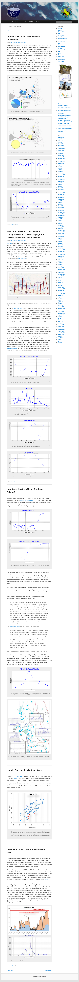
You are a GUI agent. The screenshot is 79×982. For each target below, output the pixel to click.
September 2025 (61, 152)
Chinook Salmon (14, 763)
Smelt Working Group (14, 626)
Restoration (60, 48)
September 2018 (61, 274)
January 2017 (61, 307)
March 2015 (60, 342)
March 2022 (60, 205)
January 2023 (61, 191)
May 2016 (60, 320)
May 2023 (60, 184)
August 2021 (61, 217)
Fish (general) (61, 35)
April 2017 (60, 302)
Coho (59, 33)
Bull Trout (60, 30)
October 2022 (61, 196)
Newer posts (48, 30)
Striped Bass (61, 56)
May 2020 (60, 241)
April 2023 (60, 186)
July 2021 (60, 218)
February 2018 (61, 285)
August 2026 (61, 137)
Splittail (59, 53)
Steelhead (60, 54)
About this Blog (15, 21)
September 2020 (61, 235)
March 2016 (60, 323)
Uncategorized (61, 59)
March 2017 (60, 303)
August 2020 (61, 236)
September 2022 (61, 197)
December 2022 (61, 192)
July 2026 (60, 139)
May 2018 (60, 280)
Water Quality (17, 482)
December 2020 (61, 230)
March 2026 (60, 143)
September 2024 (61, 161)
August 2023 (61, 181)
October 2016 (61, 311)
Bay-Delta (13, 224)
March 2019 (60, 264)
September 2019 (61, 254)
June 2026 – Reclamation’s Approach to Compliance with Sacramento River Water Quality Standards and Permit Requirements (65, 123)
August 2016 (61, 315)
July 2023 (60, 183)
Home (8, 21)
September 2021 (61, 215)
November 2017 (61, 290)
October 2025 (61, 150)
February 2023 (61, 189)
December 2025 (61, 147)
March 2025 (60, 153)
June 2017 (60, 298)
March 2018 (60, 284)
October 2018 (61, 272)
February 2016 (61, 324)
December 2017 (61, 289)
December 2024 (61, 156)
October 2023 (61, 178)
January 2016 (61, 326)
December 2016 (61, 308)
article (46, 879)
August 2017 (61, 295)
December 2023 (61, 174)
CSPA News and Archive (34, 21)
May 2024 (60, 168)
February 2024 (61, 173)
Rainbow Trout (61, 46)
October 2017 (61, 292)
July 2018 (60, 277)
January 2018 (61, 287)
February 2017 (61, 305)
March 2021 (60, 225)
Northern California (62, 40)
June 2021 (60, 220)
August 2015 (61, 334)
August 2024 (61, 163)
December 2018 (61, 269)
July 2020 (60, 238)
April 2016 (60, 321)
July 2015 (60, 336)
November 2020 (61, 231)
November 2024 (61, 158)
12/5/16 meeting (22, 258)
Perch (59, 43)
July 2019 (60, 258)
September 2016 (61, 313)
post (15, 778)
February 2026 (61, 145)
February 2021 (61, 227)
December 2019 (61, 249)
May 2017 (60, 300)
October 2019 (61, 253)
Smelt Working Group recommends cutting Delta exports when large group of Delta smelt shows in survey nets (25, 234)
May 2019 (60, 261)
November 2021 (61, 212)
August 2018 (61, 275)
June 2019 (60, 259)
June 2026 (60, 140)
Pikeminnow (61, 45)
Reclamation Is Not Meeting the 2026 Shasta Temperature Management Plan (64, 117)
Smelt (17, 224)
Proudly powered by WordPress (39, 976)
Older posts (10, 30)
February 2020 (61, 246)
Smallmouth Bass (62, 49)
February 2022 (61, 207)
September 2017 (61, 293)
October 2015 (61, 331)
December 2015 (61, 328)
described (19, 776)
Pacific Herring (61, 41)
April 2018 (60, 282)
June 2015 (60, 337)
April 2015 (60, 341)
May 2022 (60, 202)
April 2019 (60, 262)
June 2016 (60, 318)
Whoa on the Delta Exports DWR (28, 500)
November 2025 (61, 148)
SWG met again (18, 308)
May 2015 (60, 339)
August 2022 (61, 199)
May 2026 (60, 142)
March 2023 (60, 187)
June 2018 (60, 279)
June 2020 (60, 240)
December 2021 (61, 210)
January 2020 (61, 248)
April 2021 (60, 223)
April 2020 (60, 243)
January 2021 (61, 228)
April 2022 (60, 204)
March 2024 (60, 171)
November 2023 (61, 176)
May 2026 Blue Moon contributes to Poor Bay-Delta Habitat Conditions (65, 130)
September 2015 (61, 333)
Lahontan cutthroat (62, 38)
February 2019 (61, 266)
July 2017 (60, 297)
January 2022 (61, 209)
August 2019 (61, 256)
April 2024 (60, 170)
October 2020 (61, 233)
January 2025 (61, 155)
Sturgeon (60, 58)
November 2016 (61, 310)
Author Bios (24, 21)
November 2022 (61, 194)
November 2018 (61, 271)
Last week (9, 243)
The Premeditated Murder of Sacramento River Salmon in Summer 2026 (64, 112)
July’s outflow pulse (12, 348)
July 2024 (60, 165)
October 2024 (61, 160)
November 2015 (61, 329)
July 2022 (60, 200)
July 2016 (60, 316)
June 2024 (60, 166)
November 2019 (61, 251)
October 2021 (61, 214)
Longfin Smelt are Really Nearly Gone (24, 770)
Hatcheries (60, 36)
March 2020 (60, 245)
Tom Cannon (24, 42)
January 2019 (61, 267)
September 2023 (61, 179)
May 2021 (60, 222)
